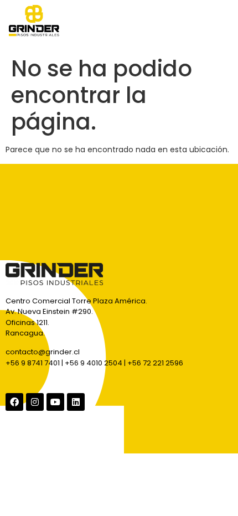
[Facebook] (14, 402)
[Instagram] (35, 402)
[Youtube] (55, 402)
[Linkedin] (76, 402)
